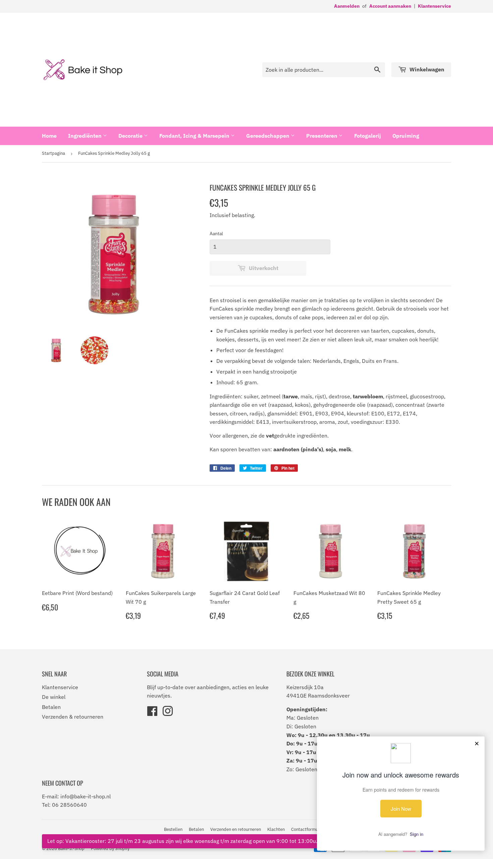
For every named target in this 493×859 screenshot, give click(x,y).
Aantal (216, 233)
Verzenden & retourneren (72, 716)
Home (49, 135)
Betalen (51, 707)
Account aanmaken (390, 6)
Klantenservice (434, 6)
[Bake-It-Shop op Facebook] (152, 713)
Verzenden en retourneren (235, 829)
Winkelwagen (426, 69)
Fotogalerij (367, 135)
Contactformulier (307, 829)
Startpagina (53, 153)
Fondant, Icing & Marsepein (195, 135)
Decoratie (131, 135)
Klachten (276, 829)
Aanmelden (347, 6)
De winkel (53, 696)
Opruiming (405, 135)
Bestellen (173, 829)
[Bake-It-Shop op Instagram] (167, 713)
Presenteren (322, 135)
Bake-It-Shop (71, 848)
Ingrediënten (85, 135)
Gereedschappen (268, 135)
